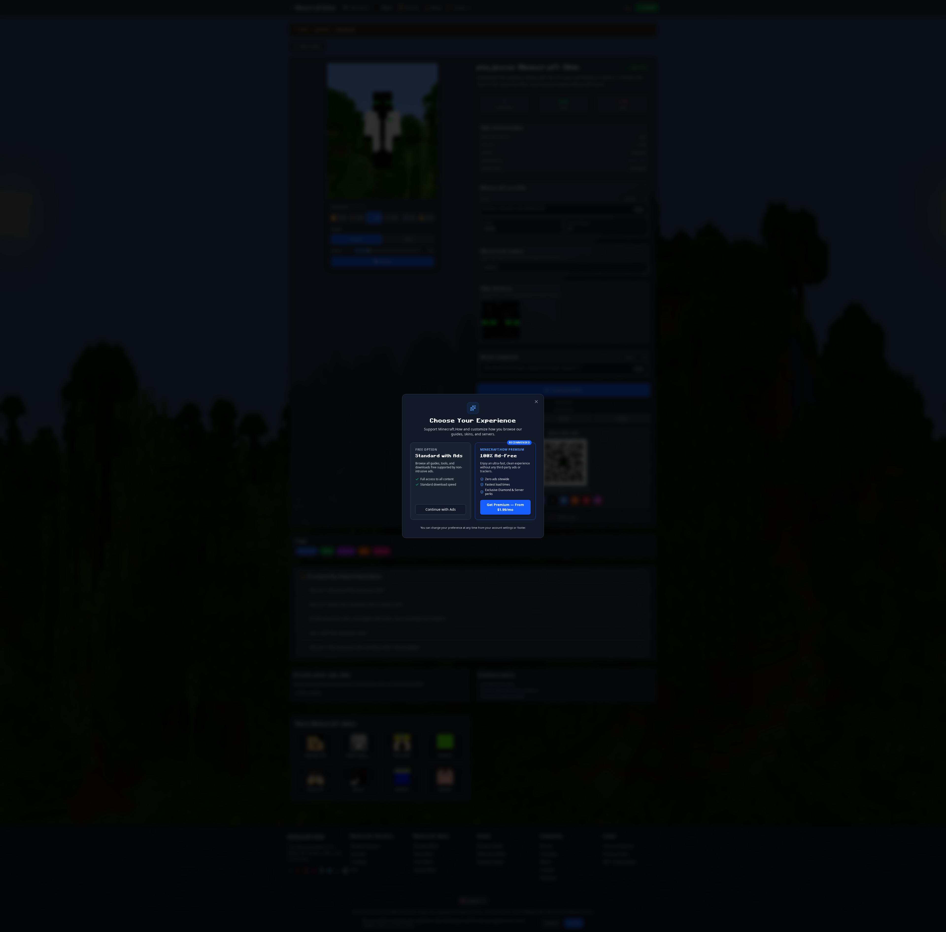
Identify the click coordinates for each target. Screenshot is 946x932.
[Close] (536, 401)
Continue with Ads (440, 509)
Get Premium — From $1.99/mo (505, 507)
